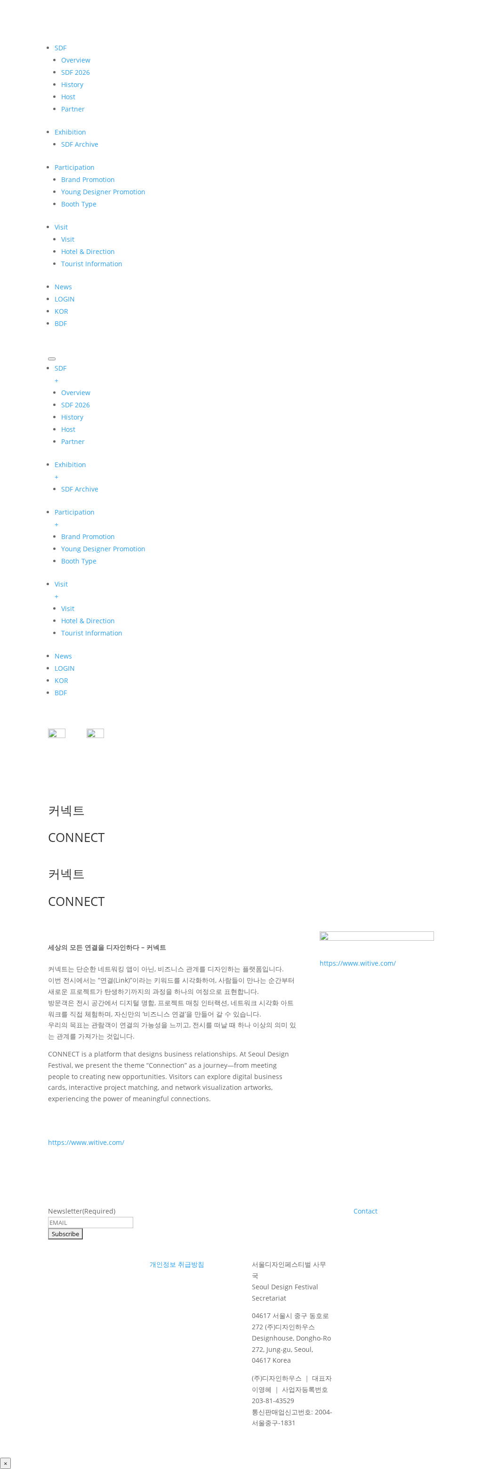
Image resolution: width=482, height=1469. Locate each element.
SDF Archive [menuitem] (79, 488)
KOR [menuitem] (61, 680)
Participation (75, 167)
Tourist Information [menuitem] (91, 632)
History (72, 84)
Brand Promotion (88, 179)
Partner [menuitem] (73, 441)
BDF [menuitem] (61, 692)
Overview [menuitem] (75, 392)
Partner (73, 108)
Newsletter (81, 1211)
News (63, 286)
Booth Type (78, 203)
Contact (365, 1211)
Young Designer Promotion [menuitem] (103, 548)
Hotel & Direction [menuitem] (88, 620)
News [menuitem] (63, 655)
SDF (60, 47)
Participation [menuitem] (75, 518)
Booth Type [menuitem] (78, 560)
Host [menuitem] (68, 429)
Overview (75, 60)
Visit (61, 226)
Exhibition (70, 131)
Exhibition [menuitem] (70, 470)
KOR (61, 311)
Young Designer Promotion (103, 191)
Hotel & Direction (88, 251)
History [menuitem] (72, 417)
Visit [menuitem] (61, 590)
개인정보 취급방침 (177, 1264)
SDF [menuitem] (60, 374)
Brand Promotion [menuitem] (88, 536)
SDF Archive (79, 144)
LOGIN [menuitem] (65, 668)
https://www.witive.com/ (86, 1142)
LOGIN (65, 298)
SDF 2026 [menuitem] (75, 404)
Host (68, 96)
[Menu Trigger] (52, 358)
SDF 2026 (75, 72)
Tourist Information (91, 263)
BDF (61, 323)
